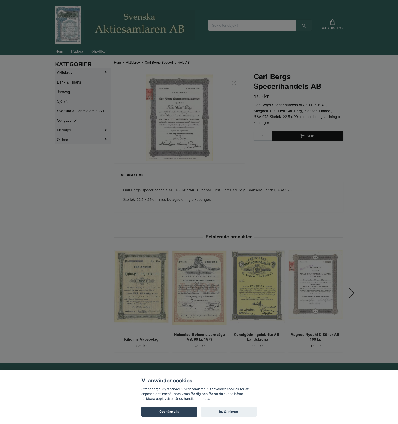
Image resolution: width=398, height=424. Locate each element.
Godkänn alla (169, 411)
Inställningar (228, 411)
